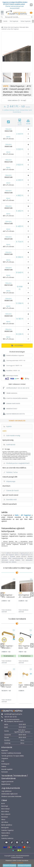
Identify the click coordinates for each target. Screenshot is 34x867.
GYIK (2, 761)
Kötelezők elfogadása (9, 865)
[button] (17, 355)
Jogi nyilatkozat (6, 791)
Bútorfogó (4, 806)
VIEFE (6, 86)
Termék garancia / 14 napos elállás (12, 756)
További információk (17, 863)
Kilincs (3, 819)
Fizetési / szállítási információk (11, 753)
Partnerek (4, 772)
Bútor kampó (5, 809)
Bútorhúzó (4, 817)
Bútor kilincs (5, 811)
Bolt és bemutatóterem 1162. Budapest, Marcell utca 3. (13, 720)
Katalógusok (5, 764)
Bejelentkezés (5, 784)
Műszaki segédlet (7, 769)
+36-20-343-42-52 (10, 717)
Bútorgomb (5, 828)
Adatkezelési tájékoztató (9, 794)
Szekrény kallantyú (7, 838)
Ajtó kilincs (4, 822)
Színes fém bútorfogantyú (11, 27)
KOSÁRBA (19, 345)
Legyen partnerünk (7, 781)
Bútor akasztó (5, 814)
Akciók (5, 21)
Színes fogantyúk (26, 21)
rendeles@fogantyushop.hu (13, 714)
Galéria (3, 766)
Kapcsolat (4, 750)
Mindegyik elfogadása (24, 865)
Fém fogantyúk (14, 21)
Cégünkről (4, 758)
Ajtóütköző (4, 836)
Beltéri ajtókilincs (6, 825)
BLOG (3, 803)
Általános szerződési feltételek (11, 796)
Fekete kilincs (5, 833)
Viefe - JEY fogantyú (23, 515)
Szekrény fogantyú (7, 830)
